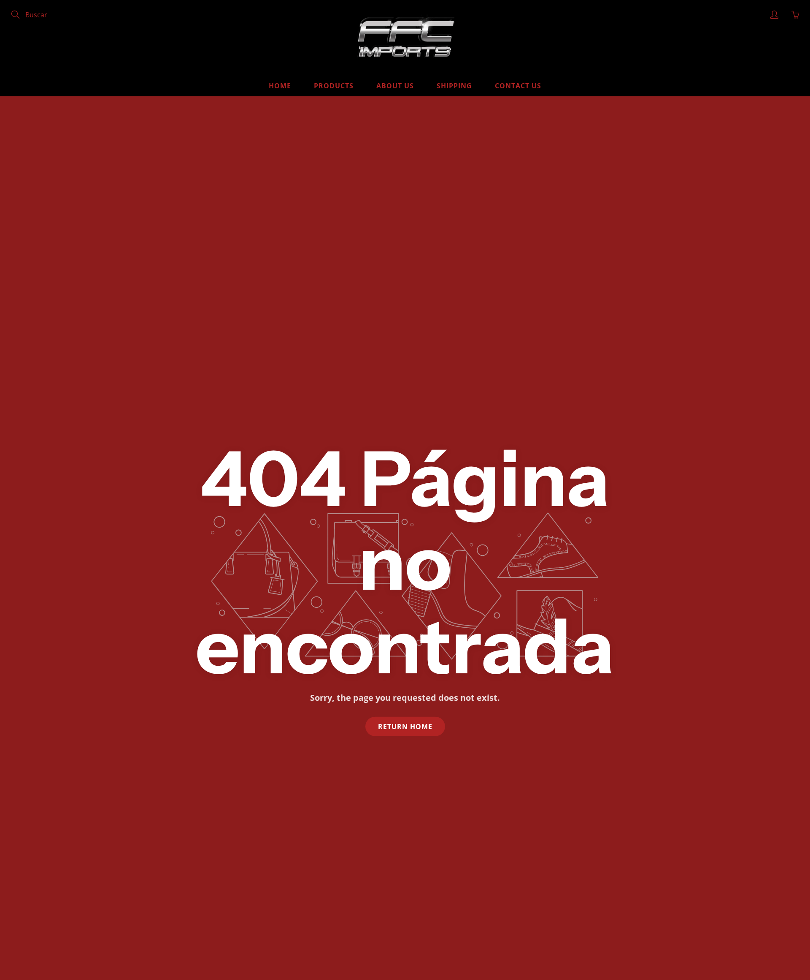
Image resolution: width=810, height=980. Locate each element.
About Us (395, 85)
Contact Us (518, 85)
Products (334, 85)
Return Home (405, 726)
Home (280, 85)
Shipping (454, 85)
